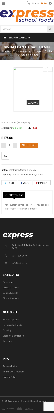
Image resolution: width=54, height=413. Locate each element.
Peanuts (24, 174)
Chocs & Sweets (11, 298)
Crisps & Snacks (21, 51)
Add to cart (29, 145)
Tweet (10, 183)
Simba (39, 174)
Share (26, 183)
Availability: (7, 128)
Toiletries (7, 341)
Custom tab (15, 195)
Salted (32, 174)
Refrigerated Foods (12, 325)
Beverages (8, 282)
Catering (7, 330)
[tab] (14, 195)
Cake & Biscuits (10, 293)
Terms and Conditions (13, 372)
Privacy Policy (9, 377)
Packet (15, 174)
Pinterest (42, 183)
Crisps (37, 51)
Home (5, 51)
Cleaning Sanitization (13, 336)
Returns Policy (10, 366)
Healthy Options (11, 319)
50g (9, 174)
